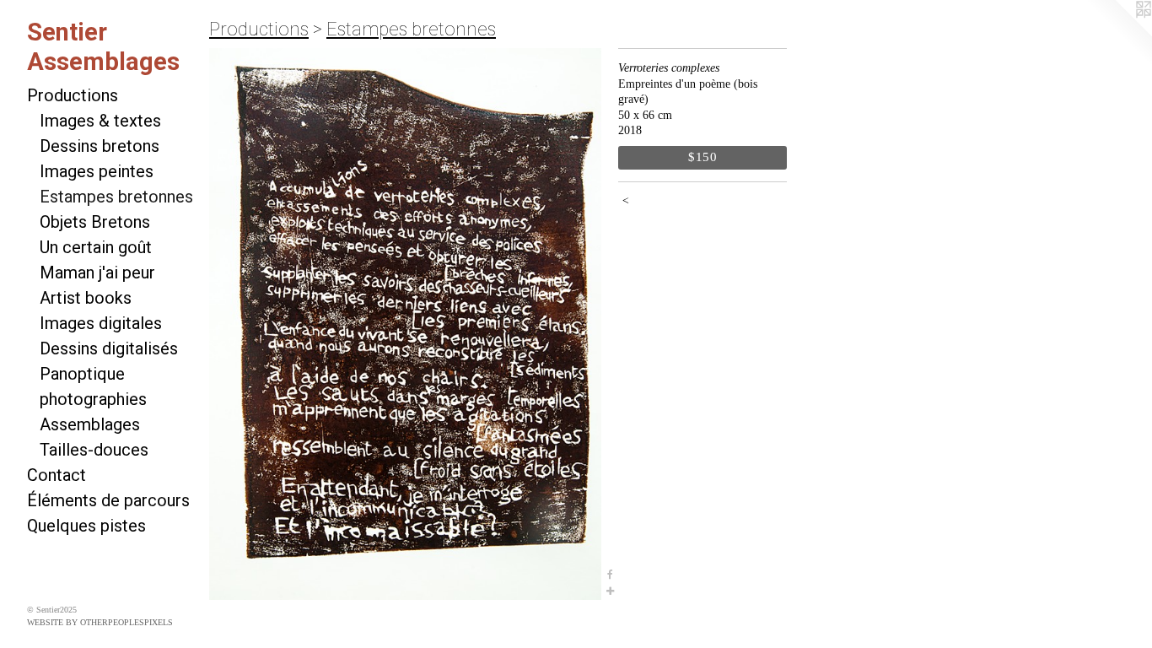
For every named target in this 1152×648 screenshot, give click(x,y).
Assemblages (90, 424)
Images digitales (101, 323)
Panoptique (82, 374)
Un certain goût (96, 247)
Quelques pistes (86, 526)
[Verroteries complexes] (405, 324)
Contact (56, 475)
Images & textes (100, 121)
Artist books (86, 298)
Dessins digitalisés (109, 348)
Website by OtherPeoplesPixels (100, 622)
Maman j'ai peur (97, 272)
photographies (93, 399)
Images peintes (96, 171)
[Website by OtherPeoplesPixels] (1118, 34)
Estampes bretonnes (116, 196)
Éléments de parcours (108, 500)
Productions (72, 95)
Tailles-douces (94, 450)
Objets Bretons (95, 222)
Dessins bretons (99, 146)
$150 (703, 156)
